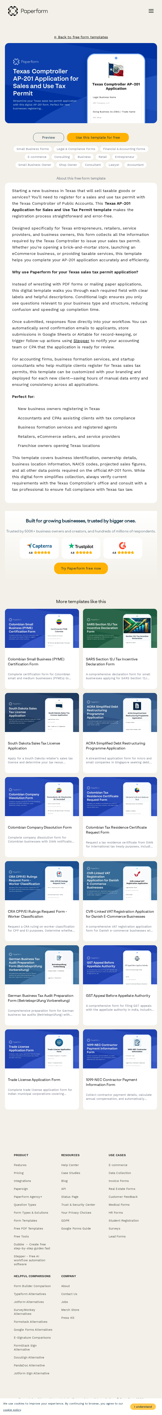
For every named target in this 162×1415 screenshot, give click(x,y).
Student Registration (124, 1220)
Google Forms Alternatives (33, 1329)
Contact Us (69, 1294)
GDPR (65, 1220)
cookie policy (12, 1409)
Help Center (70, 1165)
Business (84, 157)
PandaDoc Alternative (29, 1365)
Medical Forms (119, 1205)
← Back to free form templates (81, 37)
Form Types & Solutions (31, 1212)
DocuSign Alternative (29, 1357)
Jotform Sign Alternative (31, 1373)
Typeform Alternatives (30, 1294)
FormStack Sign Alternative (25, 1347)
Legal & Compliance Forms (76, 149)
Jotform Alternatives (29, 1302)
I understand (143, 1406)
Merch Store (70, 1310)
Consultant (93, 165)
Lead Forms (117, 1236)
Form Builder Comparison (32, 1286)
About (65, 1286)
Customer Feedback (123, 1197)
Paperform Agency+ (28, 1197)
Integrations (22, 1181)
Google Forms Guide (76, 1228)
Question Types (25, 1205)
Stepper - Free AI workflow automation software (29, 1260)
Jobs (64, 1302)
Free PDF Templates (28, 1228)
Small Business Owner (34, 165)
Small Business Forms (33, 149)
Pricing (19, 1173)
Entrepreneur (124, 157)
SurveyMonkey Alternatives (24, 1312)
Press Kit (67, 1318)
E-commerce (37, 157)
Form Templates (25, 1220)
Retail (103, 157)
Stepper (81, 340)
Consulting (62, 157)
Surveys (114, 1228)
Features (20, 1165)
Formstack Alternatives (30, 1322)
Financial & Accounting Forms (124, 149)
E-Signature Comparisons (32, 1337)
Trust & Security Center (78, 1205)
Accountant (135, 165)
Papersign (21, 1189)
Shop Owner (68, 165)
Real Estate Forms (122, 1189)
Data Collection (120, 1173)
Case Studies (70, 1173)
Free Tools (21, 1236)
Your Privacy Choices (76, 1212)
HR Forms (116, 1212)
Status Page (69, 1197)
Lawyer (114, 165)
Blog (64, 1181)
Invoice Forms (119, 1181)
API (63, 1189)
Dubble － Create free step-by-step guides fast (32, 1246)
